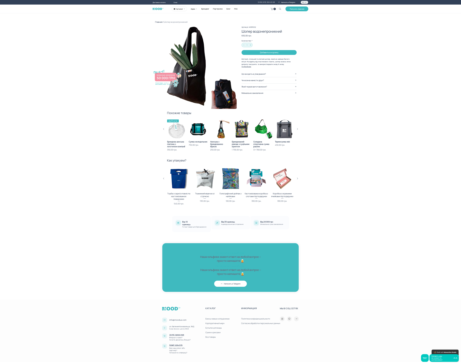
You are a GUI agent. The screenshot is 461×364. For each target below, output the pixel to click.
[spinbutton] (247, 45)
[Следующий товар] (297, 129)
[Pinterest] (289, 318)
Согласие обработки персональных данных (258, 323)
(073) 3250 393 (176, 335)
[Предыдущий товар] (163, 129)
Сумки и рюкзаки (213, 332)
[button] (273, 9)
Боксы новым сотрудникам (217, 318)
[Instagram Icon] (282, 318)
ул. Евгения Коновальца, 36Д (181, 326)
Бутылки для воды (213, 328)
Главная (158, 22)
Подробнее (246, 66)
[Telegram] (296, 318)
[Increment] (250, 45)
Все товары (210, 337)
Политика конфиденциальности (255, 318)
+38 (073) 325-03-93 (267, 2)
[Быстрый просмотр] (198, 129)
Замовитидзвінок (425, 358)
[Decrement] (243, 45)
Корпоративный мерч (214, 323)
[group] (230, 135)
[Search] (280, 8)
